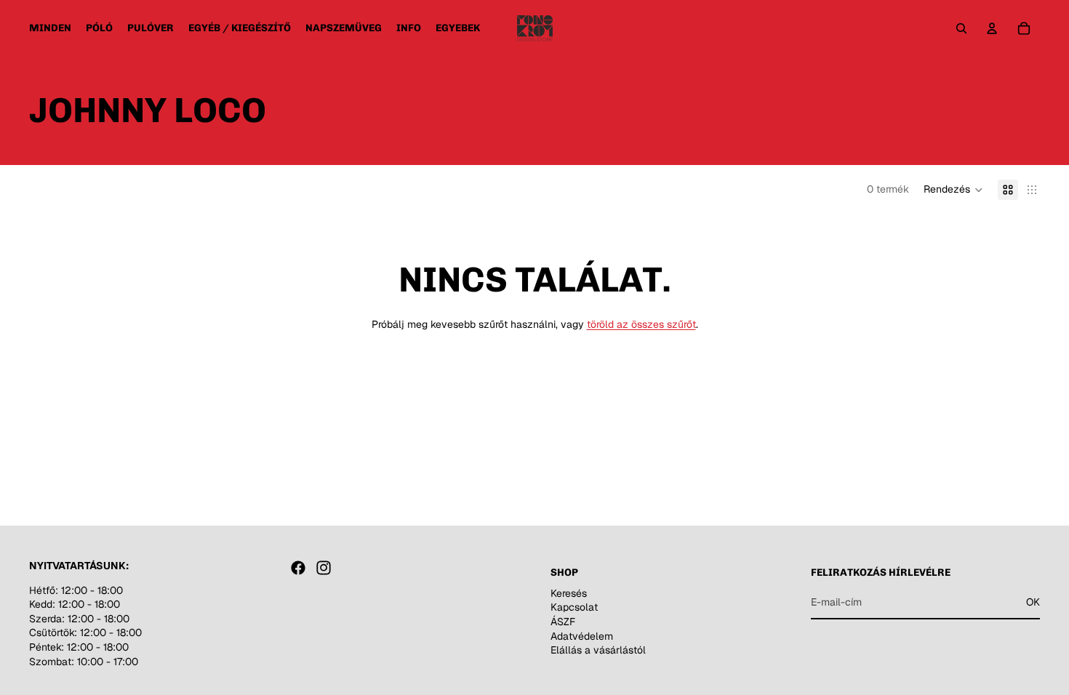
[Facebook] (298, 568)
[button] (953, 190)
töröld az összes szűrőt (641, 324)
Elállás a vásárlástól (598, 649)
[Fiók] (992, 28)
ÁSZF (562, 621)
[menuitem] (457, 28)
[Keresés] (961, 28)
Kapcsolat (574, 607)
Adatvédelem (581, 635)
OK (1033, 601)
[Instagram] (323, 568)
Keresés (568, 593)
